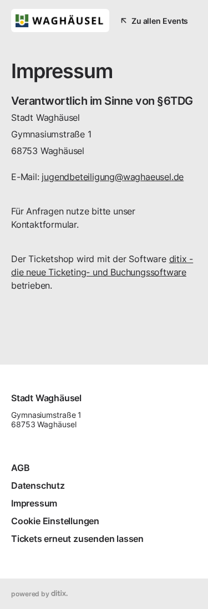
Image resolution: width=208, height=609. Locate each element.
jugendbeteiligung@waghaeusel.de (113, 176)
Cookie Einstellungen (55, 520)
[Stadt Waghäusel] (60, 20)
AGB (20, 467)
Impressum (34, 503)
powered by (31, 594)
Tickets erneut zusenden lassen (77, 538)
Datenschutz (38, 485)
